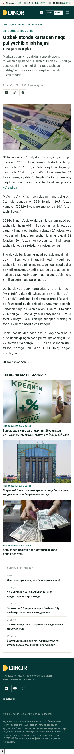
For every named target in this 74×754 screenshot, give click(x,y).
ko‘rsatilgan (10, 187)
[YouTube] (14, 688)
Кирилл (58, 12)
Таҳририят (9, 698)
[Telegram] (41, 13)
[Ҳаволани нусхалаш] (14, 92)
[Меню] (67, 12)
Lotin (49, 12)
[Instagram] (23, 688)
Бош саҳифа (9, 24)
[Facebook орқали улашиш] (22, 92)
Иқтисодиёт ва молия (30, 24)
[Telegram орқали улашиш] (6, 92)
